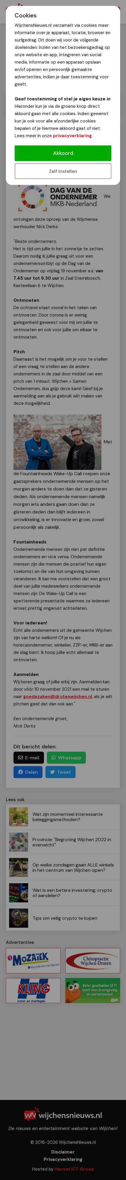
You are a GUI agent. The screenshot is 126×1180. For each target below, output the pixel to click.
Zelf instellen (63, 171)
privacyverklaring (72, 136)
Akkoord (63, 153)
